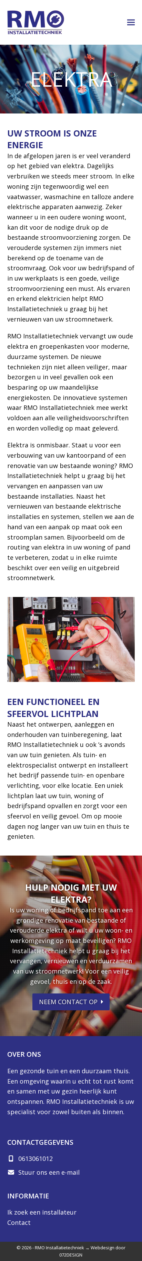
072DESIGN (70, 1255)
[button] (131, 22)
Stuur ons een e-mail (49, 1172)
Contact (19, 1222)
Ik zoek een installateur (42, 1212)
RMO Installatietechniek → (62, 1247)
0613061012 (35, 1158)
